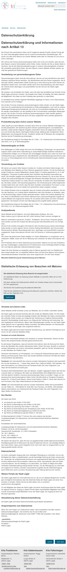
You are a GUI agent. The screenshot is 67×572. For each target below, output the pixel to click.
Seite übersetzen (60, 9)
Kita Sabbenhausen (33, 550)
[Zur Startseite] (16, 5)
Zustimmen (9, 297)
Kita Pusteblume (9, 550)
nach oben (60, 542)
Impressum (62, 2)
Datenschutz (52, 2)
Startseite (5, 28)
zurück (49, 542)
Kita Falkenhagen (54, 550)
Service (12, 28)
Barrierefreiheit (41, 2)
